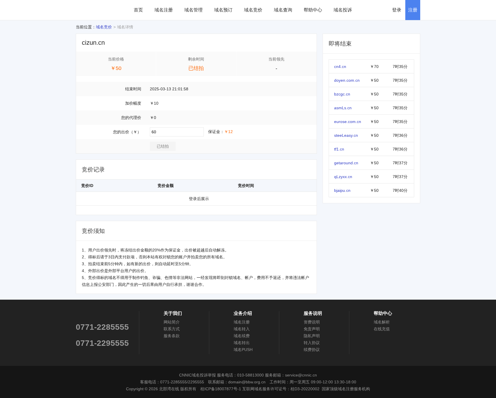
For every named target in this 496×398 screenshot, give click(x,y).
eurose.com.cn (347, 121)
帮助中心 (313, 9)
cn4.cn (340, 66)
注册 (412, 9)
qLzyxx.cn (343, 176)
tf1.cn (339, 149)
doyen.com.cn (347, 80)
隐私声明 (312, 335)
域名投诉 (343, 9)
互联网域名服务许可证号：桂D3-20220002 (280, 389)
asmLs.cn (343, 108)
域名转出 (242, 342)
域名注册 (163, 9)
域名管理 (193, 9)
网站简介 (172, 322)
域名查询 (283, 9)
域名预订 (223, 9)
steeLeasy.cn (346, 135)
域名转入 (242, 329)
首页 (138, 9)
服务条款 (172, 335)
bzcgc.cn (342, 94)
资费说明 (312, 322)
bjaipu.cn (342, 190)
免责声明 (312, 329)
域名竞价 (253, 9)
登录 (396, 9)
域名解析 (382, 322)
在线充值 (382, 329)
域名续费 (242, 335)
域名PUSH (243, 349)
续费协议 (312, 349)
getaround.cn (346, 163)
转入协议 (312, 342)
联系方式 (172, 329)
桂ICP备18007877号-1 (220, 389)
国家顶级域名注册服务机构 (346, 389)
